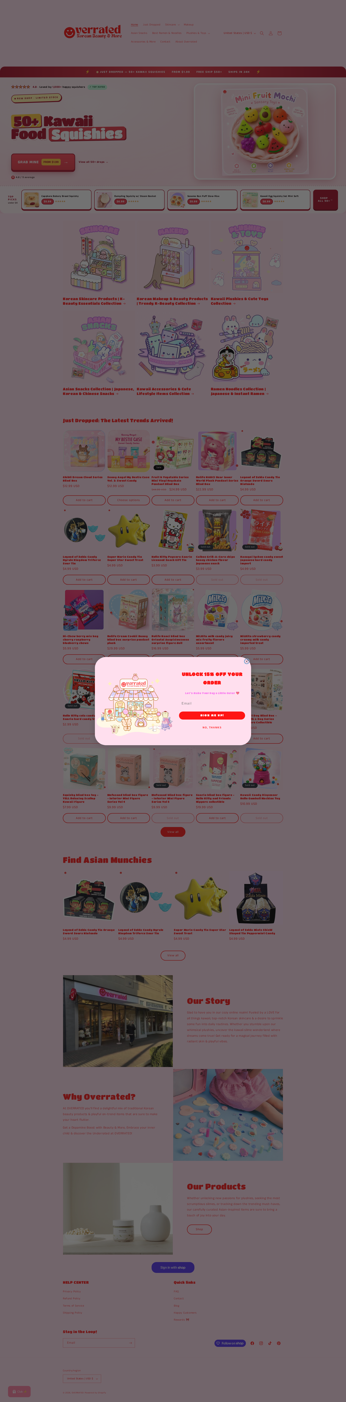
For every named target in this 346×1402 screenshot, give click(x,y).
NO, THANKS (212, 727)
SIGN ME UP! (212, 715)
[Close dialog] (246, 661)
